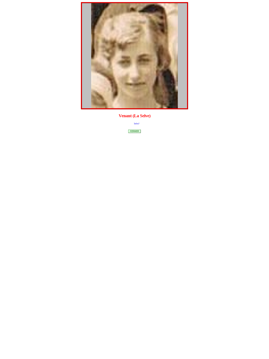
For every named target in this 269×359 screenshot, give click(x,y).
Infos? (136, 123)
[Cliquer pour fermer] (134, 55)
